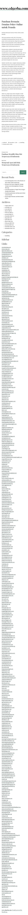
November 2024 (8, 228)
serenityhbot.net (5, 732)
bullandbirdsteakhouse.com (8, 774)
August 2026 (8, 205)
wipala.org (4, 487)
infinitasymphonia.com (7, 555)
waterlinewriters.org (6, 709)
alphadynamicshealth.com (8, 863)
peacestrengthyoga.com (7, 747)
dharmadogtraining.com (7, 891)
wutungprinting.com (6, 621)
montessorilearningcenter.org (9, 845)
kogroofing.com (5, 317)
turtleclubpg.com (6, 655)
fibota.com (4, 830)
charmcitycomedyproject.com (9, 574)
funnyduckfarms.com (7, 868)
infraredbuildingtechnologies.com (10, 355)
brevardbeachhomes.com (8, 366)
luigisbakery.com (6, 791)
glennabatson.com (6, 532)
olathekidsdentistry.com (7, 418)
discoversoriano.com (6, 508)
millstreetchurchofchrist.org (8, 858)
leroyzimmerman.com (7, 873)
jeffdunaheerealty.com (7, 746)
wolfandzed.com (5, 795)
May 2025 (7, 218)
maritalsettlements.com (7, 623)
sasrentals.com (5, 434)
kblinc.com (4, 410)
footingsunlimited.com (7, 763)
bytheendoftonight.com (7, 494)
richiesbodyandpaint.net (7, 252)
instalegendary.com (6, 292)
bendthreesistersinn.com (7, 639)
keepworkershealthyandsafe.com (9, 294)
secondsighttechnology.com (8, 436)
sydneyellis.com (5, 446)
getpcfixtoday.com (6, 303)
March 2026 (7, 211)
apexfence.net (5, 907)
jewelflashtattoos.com (7, 301)
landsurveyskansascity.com (8, 760)
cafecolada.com (5, 506)
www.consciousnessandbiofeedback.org (11, 807)
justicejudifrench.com (7, 585)
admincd (5, 142)
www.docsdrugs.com (7, 767)
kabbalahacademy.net (7, 429)
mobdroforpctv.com (6, 499)
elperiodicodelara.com (7, 250)
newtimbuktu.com (6, 271)
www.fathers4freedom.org (8, 740)
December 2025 (8, 216)
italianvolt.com (5, 399)
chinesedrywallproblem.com (8, 637)
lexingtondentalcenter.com (8, 445)
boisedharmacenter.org (7, 483)
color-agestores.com (6, 485)
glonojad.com (5, 565)
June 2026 (7, 209)
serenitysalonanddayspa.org (8, 261)
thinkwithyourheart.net (7, 385)
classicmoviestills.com (7, 504)
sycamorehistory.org (6, 803)
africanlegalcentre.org (7, 557)
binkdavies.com (5, 543)
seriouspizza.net (5, 690)
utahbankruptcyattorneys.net (8, 387)
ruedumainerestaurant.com (8, 562)
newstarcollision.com (7, 432)
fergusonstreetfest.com (7, 847)
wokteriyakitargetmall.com (8, 443)
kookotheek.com (6, 322)
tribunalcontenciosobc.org (8, 527)
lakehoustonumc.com (7, 726)
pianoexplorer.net (6, 812)
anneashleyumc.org (6, 758)
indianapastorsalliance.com (8, 676)
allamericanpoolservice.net (8, 452)
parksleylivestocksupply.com (8, 481)
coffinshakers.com (6, 581)
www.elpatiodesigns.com (7, 826)
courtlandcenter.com (6, 662)
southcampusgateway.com (8, 326)
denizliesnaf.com (6, 683)
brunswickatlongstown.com (8, 593)
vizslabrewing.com (6, 403)
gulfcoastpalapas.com (7, 705)
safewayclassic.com (6, 285)
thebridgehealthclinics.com (8, 707)
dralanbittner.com (6, 404)
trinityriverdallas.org (6, 469)
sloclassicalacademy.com (7, 529)
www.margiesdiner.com (7, 768)
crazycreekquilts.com (7, 541)
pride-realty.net (5, 861)
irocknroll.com (5, 389)
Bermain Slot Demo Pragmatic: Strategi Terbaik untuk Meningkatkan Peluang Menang (14, 186)
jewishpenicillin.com (6, 453)
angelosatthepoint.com (7, 674)
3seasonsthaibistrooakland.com (9, 473)
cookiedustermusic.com (7, 644)
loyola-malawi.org (6, 488)
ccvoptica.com (5, 788)
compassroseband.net (7, 691)
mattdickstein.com (6, 723)
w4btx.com (4, 425)
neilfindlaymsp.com (6, 663)
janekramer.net (5, 597)
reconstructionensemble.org (8, 646)
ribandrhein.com (6, 462)
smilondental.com (6, 431)
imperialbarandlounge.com (8, 382)
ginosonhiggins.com (6, 620)
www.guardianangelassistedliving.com (11, 835)
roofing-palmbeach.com (7, 373)
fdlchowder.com (5, 770)
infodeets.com (5, 257)
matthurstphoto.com (6, 851)
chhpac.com (4, 889)
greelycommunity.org (7, 560)
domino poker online (7, 144)
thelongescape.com (6, 607)
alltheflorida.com (6, 852)
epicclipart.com (5, 308)
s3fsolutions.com (6, 364)
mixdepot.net (5, 800)
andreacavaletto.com (6, 480)
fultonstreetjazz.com (6, 336)
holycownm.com (6, 651)
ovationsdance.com (6, 460)
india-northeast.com (6, 371)
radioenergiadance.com (7, 320)
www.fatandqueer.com (7, 756)
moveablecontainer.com (7, 340)
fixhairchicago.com (6, 681)
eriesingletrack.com (6, 411)
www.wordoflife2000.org (8, 390)
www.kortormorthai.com (7, 754)
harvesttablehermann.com (8, 357)
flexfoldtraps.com (6, 751)
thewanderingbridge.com (8, 586)
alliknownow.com (6, 523)
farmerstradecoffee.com (7, 716)
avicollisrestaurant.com (7, 665)
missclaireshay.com (6, 247)
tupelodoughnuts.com (7, 417)
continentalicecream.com (7, 539)
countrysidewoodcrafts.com (8, 287)
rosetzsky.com (5, 564)
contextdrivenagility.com (7, 578)
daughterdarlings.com (7, 256)
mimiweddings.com (6, 898)
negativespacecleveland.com (8, 632)
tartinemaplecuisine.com (7, 595)
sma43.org (4, 779)
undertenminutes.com (7, 266)
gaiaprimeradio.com (6, 602)
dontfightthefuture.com (7, 375)
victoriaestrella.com (6, 658)
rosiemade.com (5, 415)
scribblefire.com (5, 474)
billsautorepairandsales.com (8, 842)
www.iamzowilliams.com (7, 809)
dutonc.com (4, 606)
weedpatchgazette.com (7, 408)
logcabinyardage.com (7, 718)
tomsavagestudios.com (7, 455)
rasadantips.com (5, 270)
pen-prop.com (5, 737)
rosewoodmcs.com (6, 802)
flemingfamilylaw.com (7, 877)
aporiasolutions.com (6, 702)
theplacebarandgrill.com (7, 669)
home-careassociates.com (8, 478)
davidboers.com (5, 719)
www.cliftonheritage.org (7, 777)
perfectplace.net (5, 471)
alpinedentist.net (6, 319)
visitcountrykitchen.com (7, 614)
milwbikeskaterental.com (7, 625)
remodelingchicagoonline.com (9, 781)
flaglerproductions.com (7, 536)
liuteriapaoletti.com (6, 634)
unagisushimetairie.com (7, 299)
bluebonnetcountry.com (7, 306)
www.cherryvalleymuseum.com (9, 343)
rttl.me (3, 894)
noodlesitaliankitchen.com (8, 296)
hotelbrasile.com (6, 334)
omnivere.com (5, 268)
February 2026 (8, 212)
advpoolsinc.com (6, 672)
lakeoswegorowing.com (7, 880)
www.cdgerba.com (14, 8)
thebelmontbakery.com (7, 284)
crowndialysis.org (6, 448)
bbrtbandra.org (5, 305)
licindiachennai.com (6, 254)
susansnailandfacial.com (7, 735)
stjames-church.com (6, 569)
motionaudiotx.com (6, 893)
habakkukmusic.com (6, 728)
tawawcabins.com (6, 394)
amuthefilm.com (5, 550)
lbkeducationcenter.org (7, 467)
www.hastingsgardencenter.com (9, 810)
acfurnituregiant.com (7, 264)
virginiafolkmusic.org (7, 459)
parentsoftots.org (6, 712)
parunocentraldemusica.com (8, 833)
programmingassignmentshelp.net (10, 277)
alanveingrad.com (6, 618)
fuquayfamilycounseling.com (8, 882)
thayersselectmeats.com (7, 700)
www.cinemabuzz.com (7, 798)
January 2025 (8, 225)
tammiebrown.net (6, 604)
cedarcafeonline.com (6, 263)
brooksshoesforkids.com (7, 698)
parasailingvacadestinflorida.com (9, 859)
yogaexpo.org (5, 476)
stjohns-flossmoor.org (7, 641)
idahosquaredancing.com (8, 392)
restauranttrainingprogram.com (9, 450)
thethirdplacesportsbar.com (8, 819)
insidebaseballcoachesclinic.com (9, 854)
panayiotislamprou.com (7, 324)
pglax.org (4, 630)
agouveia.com (5, 884)
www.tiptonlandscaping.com (8, 784)
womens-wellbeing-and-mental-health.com (12, 457)
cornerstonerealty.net (7, 805)
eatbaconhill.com (6, 275)
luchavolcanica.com (6, 649)
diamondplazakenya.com (7, 838)
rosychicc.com (5, 490)
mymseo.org (5, 887)
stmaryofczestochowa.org (8, 583)
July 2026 (7, 207)
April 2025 (7, 219)
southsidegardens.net (7, 814)
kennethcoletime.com (7, 590)
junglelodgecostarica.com (8, 611)
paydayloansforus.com (7, 282)
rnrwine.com (5, 879)
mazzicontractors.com (7, 817)
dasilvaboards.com (6, 530)
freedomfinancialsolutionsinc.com (10, 749)
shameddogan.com (6, 711)
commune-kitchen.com (7, 548)
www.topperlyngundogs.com (8, 742)
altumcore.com (5, 693)
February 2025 (8, 223)
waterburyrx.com (6, 670)
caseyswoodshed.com (7, 679)
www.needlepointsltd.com (8, 772)
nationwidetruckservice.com (8, 653)
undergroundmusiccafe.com (8, 903)
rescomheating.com (6, 896)
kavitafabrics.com (6, 648)
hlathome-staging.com (7, 441)
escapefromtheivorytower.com (9, 368)
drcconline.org (5, 667)
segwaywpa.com (6, 704)
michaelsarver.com (6, 438)
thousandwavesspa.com (7, 660)
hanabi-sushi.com (6, 793)
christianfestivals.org (6, 613)
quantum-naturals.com (7, 844)
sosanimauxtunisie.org (7, 315)
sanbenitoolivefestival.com (8, 502)
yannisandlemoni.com (7, 406)
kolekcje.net (4, 464)
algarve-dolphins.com (7, 616)
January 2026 (8, 214)
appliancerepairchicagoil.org (8, 289)
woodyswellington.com (7, 823)
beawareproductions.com (8, 576)
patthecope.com (5, 686)
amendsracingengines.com (8, 753)
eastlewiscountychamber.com (8, 525)
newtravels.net (5, 280)
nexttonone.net (5, 730)
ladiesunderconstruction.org (8, 348)
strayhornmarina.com (7, 534)
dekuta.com (4, 796)
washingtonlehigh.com (7, 789)
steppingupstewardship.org (8, 786)
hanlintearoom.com (6, 866)
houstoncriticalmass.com (7, 518)
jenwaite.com (5, 870)
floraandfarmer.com (6, 362)
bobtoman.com (5, 313)
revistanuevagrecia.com (7, 567)
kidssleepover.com (6, 278)
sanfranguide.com (6, 513)
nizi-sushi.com (5, 599)
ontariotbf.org (5, 291)
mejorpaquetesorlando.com (8, 422)
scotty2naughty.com (6, 571)
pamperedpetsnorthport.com (8, 413)
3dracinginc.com (6, 516)
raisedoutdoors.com (6, 383)
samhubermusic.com (7, 905)
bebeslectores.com (6, 350)
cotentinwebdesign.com (7, 345)
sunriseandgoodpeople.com (8, 635)
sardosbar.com (5, 397)
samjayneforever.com (7, 849)
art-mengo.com (5, 600)
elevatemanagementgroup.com (9, 872)
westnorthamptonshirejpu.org (9, 333)
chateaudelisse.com (6, 327)
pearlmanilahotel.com (7, 310)
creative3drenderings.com (8, 714)
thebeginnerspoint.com (7, 509)
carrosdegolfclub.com (7, 359)
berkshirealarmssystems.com (8, 401)
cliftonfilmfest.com (6, 380)
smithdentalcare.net (6, 901)
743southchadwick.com (7, 369)
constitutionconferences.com (8, 684)
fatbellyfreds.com (6, 824)
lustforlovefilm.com (6, 551)
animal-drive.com (6, 695)
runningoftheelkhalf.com (7, 744)
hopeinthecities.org (6, 495)
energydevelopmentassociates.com (10, 361)
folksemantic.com (6, 396)
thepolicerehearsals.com (7, 522)
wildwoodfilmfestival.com (8, 331)
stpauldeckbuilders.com (7, 761)
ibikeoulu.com (5, 579)
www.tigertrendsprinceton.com (9, 739)
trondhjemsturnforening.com (8, 837)
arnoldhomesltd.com (6, 376)
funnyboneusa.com (6, 642)
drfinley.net (4, 875)
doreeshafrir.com (6, 572)
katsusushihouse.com (7, 558)
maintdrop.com (5, 312)
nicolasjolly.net (5, 553)
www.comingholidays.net (8, 511)
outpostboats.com (6, 492)
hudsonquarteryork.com (7, 828)
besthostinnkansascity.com (8, 900)
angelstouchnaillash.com (7, 427)
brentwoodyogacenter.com (8, 782)
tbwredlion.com (5, 840)
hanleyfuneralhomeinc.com (8, 420)
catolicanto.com (5, 466)
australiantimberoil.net (7, 352)
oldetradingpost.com (6, 347)
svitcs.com (4, 688)
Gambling (22, 142)
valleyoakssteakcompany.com (9, 677)
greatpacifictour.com (6, 656)
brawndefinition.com (6, 537)
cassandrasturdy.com (7, 501)
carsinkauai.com (5, 856)
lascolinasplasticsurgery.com (8, 775)
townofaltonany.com (6, 628)
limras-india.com (6, 249)
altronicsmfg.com (6, 273)
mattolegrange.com (6, 609)
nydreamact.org (5, 298)
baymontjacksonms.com (7, 627)
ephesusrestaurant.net (7, 821)
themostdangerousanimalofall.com (10, 520)
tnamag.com (5, 697)
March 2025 (7, 221)
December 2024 (8, 226)
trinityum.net (5, 816)
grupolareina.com (6, 341)
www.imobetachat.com (7, 721)
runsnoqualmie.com (6, 765)
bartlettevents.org (6, 338)
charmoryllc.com (6, 515)
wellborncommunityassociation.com (10, 329)
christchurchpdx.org (6, 544)
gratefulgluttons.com (7, 497)
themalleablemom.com (7, 588)
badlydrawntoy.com (6, 725)
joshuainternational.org (7, 733)
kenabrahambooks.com (7, 546)
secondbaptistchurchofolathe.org (9, 886)
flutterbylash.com (6, 865)
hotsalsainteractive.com (7, 259)
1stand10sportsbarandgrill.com (9, 424)
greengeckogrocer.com (7, 439)
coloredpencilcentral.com (8, 378)
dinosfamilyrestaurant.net (8, 354)
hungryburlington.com (7, 592)
